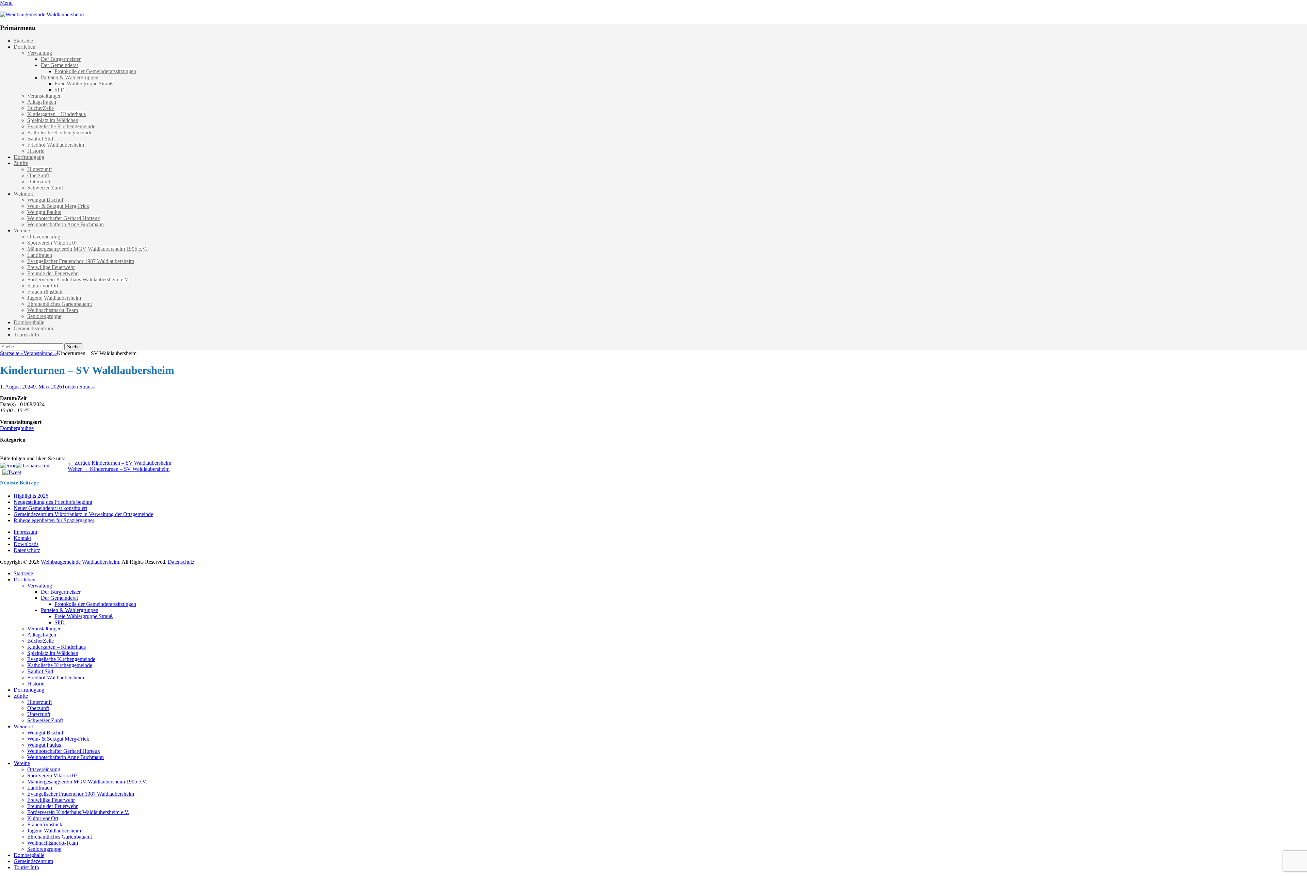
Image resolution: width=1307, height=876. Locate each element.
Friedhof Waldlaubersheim (55, 145)
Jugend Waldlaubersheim (54, 298)
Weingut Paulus (44, 212)
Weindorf (24, 194)
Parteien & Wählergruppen (69, 77)
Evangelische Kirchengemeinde (61, 126)
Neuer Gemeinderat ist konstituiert (50, 508)
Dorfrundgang (29, 157)
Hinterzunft (39, 169)
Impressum (25, 532)
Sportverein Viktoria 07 (52, 243)
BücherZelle (40, 108)
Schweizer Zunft (45, 188)
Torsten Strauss (78, 387)
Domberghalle (29, 322)
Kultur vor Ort (42, 285)
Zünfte (21, 163)
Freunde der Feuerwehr (52, 273)
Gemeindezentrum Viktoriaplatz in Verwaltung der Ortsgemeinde (83, 514)
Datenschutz (27, 550)
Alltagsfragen (41, 102)
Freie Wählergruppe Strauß (83, 83)
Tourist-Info (26, 334)
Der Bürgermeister (61, 59)
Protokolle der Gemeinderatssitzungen (95, 71)
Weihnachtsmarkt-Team (52, 310)
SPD (59, 90)
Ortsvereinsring (43, 236)
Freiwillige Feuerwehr (51, 267)
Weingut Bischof (45, 200)
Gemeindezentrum (33, 328)
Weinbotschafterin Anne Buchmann (65, 224)
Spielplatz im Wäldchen (52, 120)
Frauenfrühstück (44, 292)
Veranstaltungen (44, 96)
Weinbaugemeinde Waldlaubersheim (80, 562)
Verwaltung (39, 53)
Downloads (26, 544)
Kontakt (22, 538)
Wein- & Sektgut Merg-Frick (58, 206)
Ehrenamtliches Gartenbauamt (59, 304)
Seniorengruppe (44, 316)
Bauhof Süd (40, 139)
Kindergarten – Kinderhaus (56, 114)
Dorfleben (24, 47)
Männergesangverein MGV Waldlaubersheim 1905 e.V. (87, 249)
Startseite (23, 41)
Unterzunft (38, 181)
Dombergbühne (17, 428)
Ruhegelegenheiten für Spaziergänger (54, 520)
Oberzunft (38, 175)
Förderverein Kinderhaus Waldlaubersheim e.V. (78, 279)
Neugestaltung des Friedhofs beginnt (53, 502)
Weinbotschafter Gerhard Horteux (63, 218)
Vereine (22, 230)
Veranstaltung (40, 353)
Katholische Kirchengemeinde (59, 132)
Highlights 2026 (31, 496)
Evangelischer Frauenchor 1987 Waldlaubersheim (80, 261)
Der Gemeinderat (59, 65)
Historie (35, 151)
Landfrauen (39, 255)
